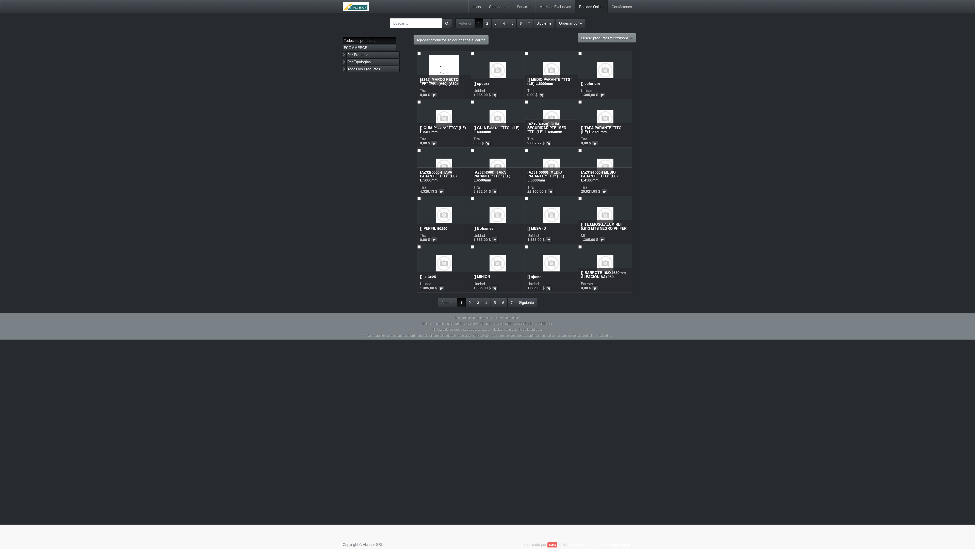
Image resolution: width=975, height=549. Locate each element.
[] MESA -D (536, 228)
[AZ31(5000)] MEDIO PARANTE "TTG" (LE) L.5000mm (545, 176)
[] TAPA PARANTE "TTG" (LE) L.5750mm (602, 129)
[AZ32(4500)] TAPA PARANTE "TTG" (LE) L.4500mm (492, 176)
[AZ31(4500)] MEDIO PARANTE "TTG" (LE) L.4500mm (599, 176)
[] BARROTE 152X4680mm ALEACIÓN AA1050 (603, 274)
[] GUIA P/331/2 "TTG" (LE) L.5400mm (443, 129)
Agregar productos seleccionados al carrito (451, 39)
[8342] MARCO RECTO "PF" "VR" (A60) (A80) (439, 81)
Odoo (552, 545)
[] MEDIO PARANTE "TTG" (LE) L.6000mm (549, 81)
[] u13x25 (428, 276)
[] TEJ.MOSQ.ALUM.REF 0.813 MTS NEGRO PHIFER (604, 226)
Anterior (465, 23)
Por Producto (357, 54)
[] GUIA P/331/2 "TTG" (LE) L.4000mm (496, 129)
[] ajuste (534, 276)
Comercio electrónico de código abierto (599, 544)
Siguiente (544, 23)
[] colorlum (590, 83)
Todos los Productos (363, 68)
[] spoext (481, 83)
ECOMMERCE (355, 47)
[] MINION (482, 276)
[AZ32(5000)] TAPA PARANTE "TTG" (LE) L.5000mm (438, 176)
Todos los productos (360, 40)
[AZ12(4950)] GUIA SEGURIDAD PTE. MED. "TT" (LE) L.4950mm (547, 127)
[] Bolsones (484, 228)
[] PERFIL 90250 (433, 228)
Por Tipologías (359, 61)
